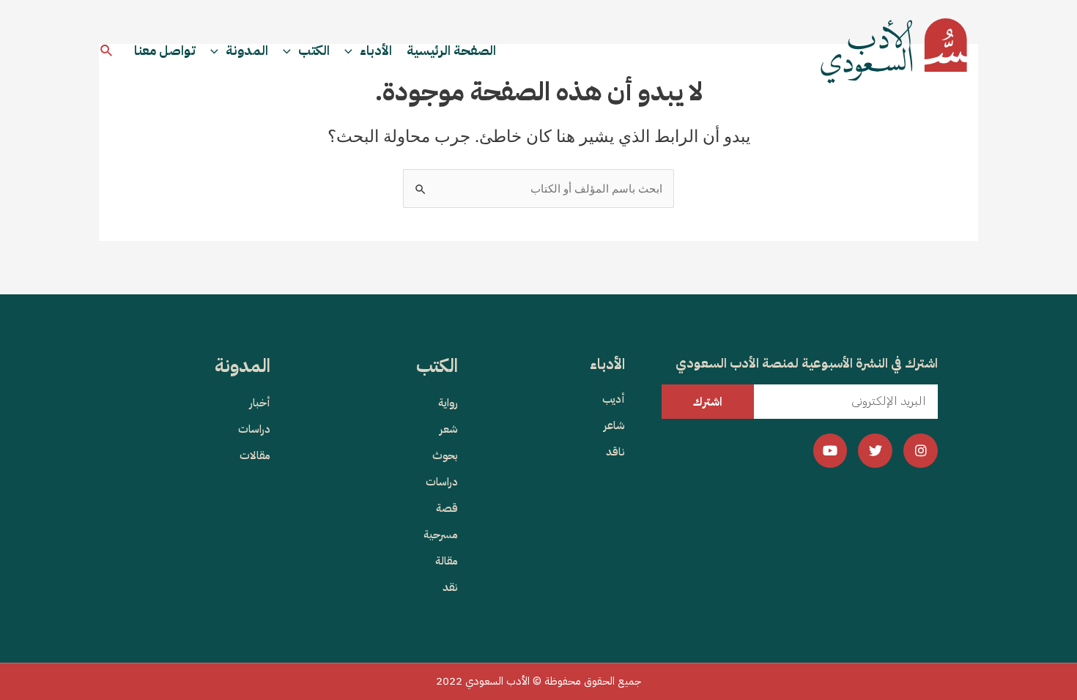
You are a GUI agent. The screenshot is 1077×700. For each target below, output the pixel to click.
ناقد (615, 452)
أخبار (260, 403)
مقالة (446, 561)
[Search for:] (538, 189)
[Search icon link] (105, 51)
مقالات (255, 455)
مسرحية (440, 534)
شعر (449, 429)
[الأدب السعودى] (894, 50)
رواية (448, 403)
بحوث (445, 455)
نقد (450, 587)
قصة (447, 508)
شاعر (614, 425)
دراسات (442, 482)
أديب (613, 399)
